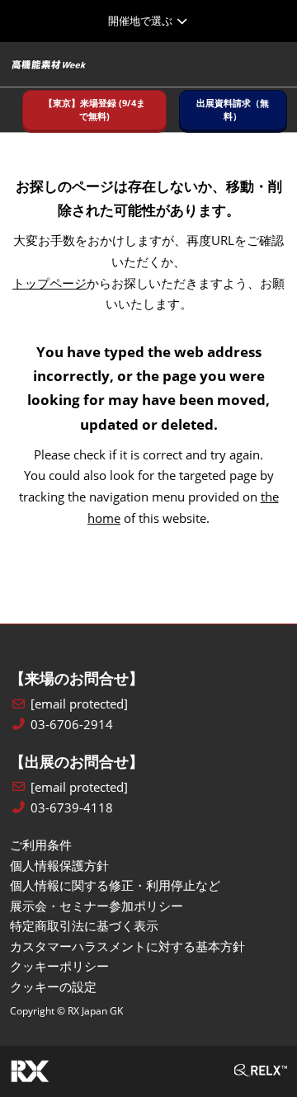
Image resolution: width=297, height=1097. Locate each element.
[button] (94, 110)
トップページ (49, 283)
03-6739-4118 (72, 808)
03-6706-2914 (72, 724)
